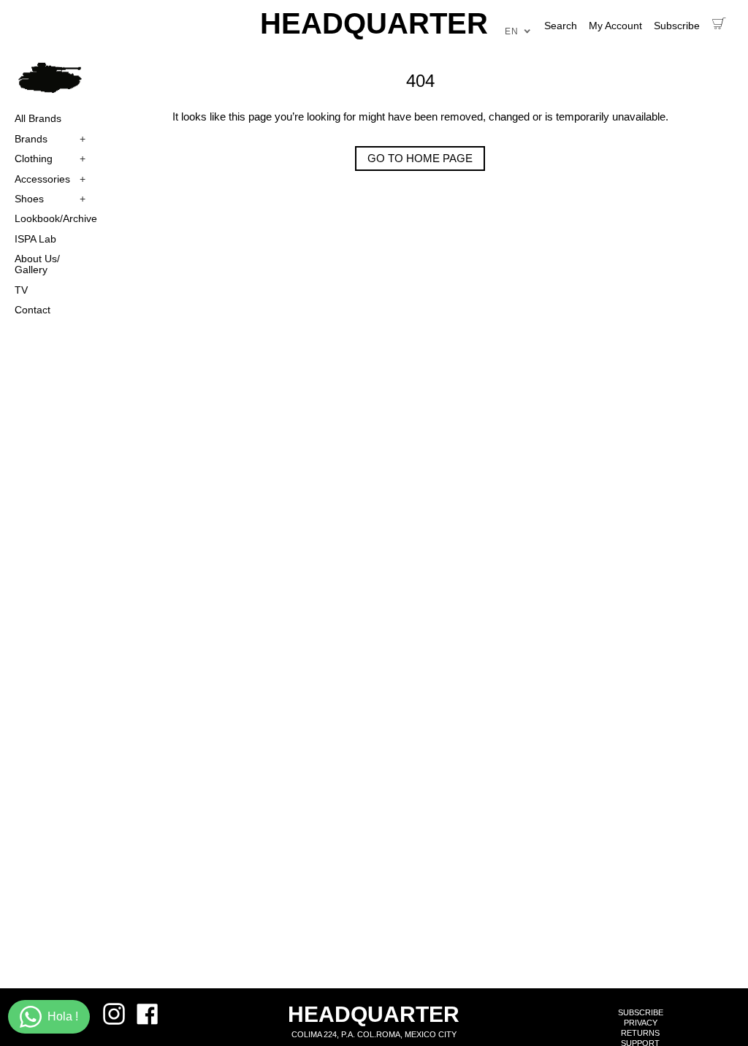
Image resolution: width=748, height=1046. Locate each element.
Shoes (50, 199)
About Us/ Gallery (37, 264)
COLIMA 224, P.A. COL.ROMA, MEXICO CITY (374, 1034)
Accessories (50, 179)
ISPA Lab (35, 239)
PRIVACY (640, 1022)
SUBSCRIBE (640, 1012)
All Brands (38, 118)
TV (21, 290)
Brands (50, 139)
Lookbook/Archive (50, 218)
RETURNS (640, 1032)
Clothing (50, 158)
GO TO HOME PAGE (420, 158)
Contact (32, 310)
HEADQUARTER (374, 23)
